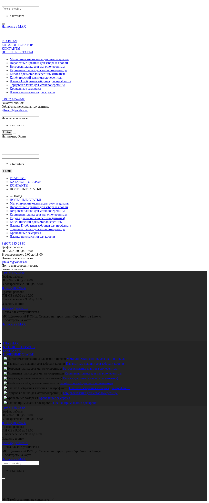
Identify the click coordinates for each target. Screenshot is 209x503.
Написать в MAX (14, 26)
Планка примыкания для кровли (32, 92)
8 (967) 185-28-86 (13, 99)
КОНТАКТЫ (11, 48)
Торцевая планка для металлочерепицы (37, 85)
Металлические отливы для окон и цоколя (39, 59)
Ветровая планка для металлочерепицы (37, 66)
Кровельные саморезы (25, 88)
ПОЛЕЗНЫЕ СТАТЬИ (17, 52)
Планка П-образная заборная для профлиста (40, 81)
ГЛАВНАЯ (9, 41)
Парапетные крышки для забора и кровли (39, 63)
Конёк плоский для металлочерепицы (36, 77)
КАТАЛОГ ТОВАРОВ (17, 45)
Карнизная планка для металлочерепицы (38, 70)
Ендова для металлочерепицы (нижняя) (37, 74)
